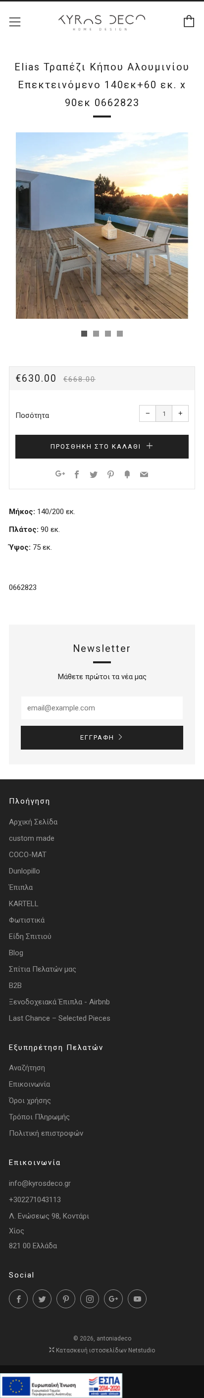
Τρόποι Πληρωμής (39, 1116)
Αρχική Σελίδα (33, 821)
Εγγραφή (97, 737)
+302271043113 (35, 1199)
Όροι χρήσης (30, 1100)
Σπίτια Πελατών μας (42, 969)
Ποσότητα (32, 415)
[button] (84, 334)
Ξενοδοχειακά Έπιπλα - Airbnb (59, 1001)
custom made (31, 838)
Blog (16, 952)
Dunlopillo (24, 871)
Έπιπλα (21, 887)
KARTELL (24, 903)
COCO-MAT (28, 854)
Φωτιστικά (27, 920)
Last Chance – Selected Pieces (59, 1018)
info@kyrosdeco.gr (40, 1183)
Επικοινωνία (29, 1084)
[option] (102, 225)
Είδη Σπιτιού (30, 936)
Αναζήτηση (27, 1067)
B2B (15, 985)
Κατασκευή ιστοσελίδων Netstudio (105, 1350)
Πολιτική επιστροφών (46, 1133)
